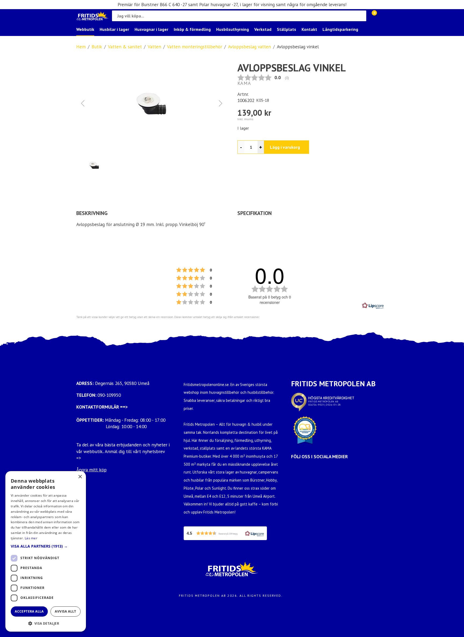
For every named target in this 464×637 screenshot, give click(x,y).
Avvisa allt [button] (65, 611)
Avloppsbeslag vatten (249, 46)
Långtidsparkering (340, 29)
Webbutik (85, 29)
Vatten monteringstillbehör (194, 46)
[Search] (361, 15)
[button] (151, 103)
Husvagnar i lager (151, 29)
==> (124, 407)
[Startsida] (92, 16)
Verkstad (262, 29)
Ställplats (286, 29)
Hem (81, 46)
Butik (97, 46)
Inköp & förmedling (192, 29)
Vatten (154, 46)
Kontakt (309, 29)
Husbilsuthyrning (232, 29)
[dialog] (45, 551)
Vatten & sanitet (125, 46)
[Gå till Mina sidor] (382, 16)
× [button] (80, 477)
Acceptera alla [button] (29, 611)
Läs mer (31, 538)
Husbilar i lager (114, 29)
